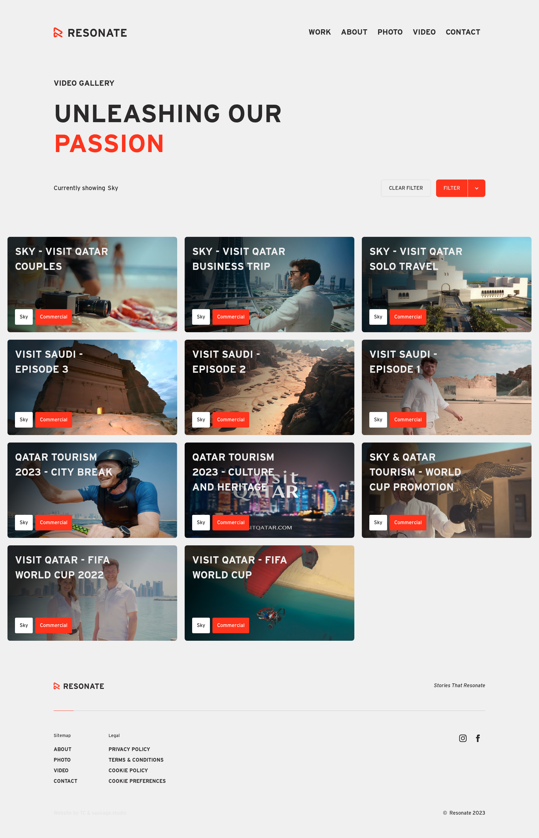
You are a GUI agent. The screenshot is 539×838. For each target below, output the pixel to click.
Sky (24, 316)
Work (319, 32)
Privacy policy (129, 749)
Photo (390, 32)
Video (424, 32)
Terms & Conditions (136, 760)
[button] (460, 188)
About (354, 32)
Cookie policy (128, 770)
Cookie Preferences (137, 781)
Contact (463, 32)
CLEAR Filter (406, 188)
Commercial (53, 316)
